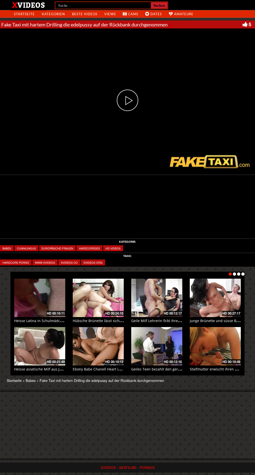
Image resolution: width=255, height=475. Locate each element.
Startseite (14, 380)
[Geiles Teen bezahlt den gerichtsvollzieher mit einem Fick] (156, 346)
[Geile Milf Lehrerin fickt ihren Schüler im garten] (156, 298)
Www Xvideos (45, 262)
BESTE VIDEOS (84, 14)
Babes (6, 248)
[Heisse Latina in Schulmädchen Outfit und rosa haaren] (39, 298)
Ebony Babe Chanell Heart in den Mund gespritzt (114, 369)
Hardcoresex (89, 248)
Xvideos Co (69, 262)
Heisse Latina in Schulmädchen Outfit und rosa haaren (60, 320)
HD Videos (113, 248)
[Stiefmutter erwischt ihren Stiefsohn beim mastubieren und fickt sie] (215, 346)
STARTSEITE (24, 14)
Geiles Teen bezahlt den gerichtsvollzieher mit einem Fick (179, 369)
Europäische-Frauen (57, 248)
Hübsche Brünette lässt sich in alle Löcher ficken (113, 320)
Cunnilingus (26, 248)
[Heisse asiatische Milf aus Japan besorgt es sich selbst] (39, 346)
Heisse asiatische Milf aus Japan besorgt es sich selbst (59, 369)
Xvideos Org (93, 262)
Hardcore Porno (15, 262)
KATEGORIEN (53, 14)
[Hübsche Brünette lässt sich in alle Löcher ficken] (98, 298)
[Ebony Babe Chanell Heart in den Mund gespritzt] (98, 346)
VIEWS (110, 14)
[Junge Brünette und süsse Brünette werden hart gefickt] (215, 298)
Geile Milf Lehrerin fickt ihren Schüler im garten (171, 320)
